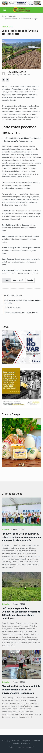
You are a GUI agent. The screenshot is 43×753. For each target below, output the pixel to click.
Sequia (30, 280)
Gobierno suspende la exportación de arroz (21, 312)
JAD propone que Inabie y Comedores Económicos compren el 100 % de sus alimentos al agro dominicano (21, 613)
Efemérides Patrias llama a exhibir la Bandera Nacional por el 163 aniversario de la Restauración (21, 690)
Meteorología (18, 280)
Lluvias (6, 280)
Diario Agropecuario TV (25, 747)
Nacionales (12, 16)
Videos (11, 747)
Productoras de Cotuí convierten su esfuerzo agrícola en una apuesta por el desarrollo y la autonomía (21, 537)
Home (4, 16)
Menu (5, 10)
